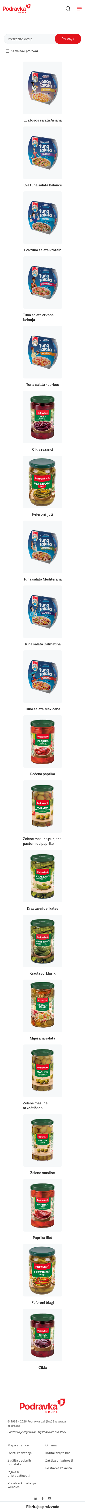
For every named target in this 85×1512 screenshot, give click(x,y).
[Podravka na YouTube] (49, 1499)
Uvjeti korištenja (20, 1453)
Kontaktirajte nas (58, 1453)
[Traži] (68, 8)
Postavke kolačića (58, 1468)
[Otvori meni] (79, 8)
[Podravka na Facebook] (43, 1499)
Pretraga (68, 38)
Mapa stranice (18, 1445)
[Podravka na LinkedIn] (35, 1499)
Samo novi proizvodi (24, 51)
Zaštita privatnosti (59, 1460)
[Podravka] (16, 12)
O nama (51, 1445)
